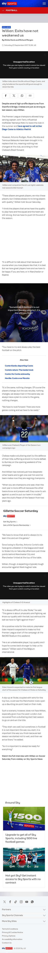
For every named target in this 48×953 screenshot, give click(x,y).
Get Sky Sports (9, 522)
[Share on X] (14, 95)
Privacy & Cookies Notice (12, 932)
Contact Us (6, 943)
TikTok (15, 902)
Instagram (21, 902)
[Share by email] (30, 95)
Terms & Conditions (10, 929)
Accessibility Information (12, 939)
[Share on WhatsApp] (22, 95)
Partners (6, 909)
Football (11, 10)
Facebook (10, 902)
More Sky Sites (9, 921)
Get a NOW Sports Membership (16, 525)
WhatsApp (32, 902)
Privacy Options (8, 936)
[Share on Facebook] (5, 95)
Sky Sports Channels (12, 915)
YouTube (26, 902)
